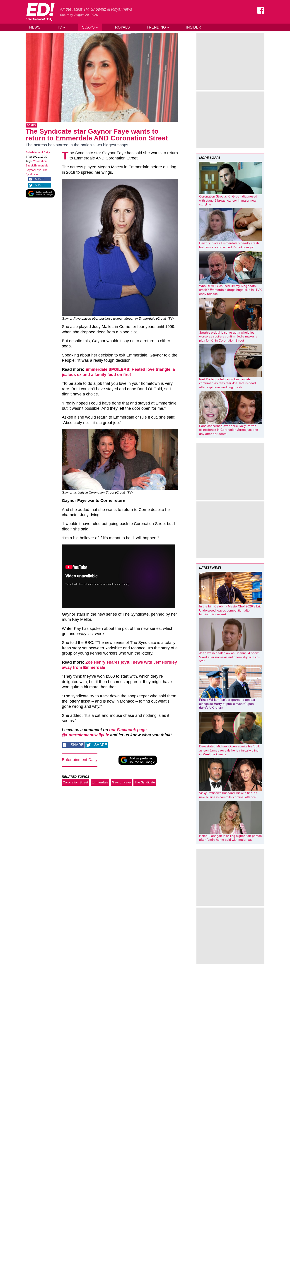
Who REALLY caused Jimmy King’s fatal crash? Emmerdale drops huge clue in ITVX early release (230, 290)
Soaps (90, 27)
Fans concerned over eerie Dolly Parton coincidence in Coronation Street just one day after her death (228, 430)
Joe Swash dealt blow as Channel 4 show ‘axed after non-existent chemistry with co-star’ (229, 657)
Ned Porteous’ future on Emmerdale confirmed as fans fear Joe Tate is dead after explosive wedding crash (227, 383)
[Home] (40, 12)
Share (39, 179)
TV (61, 27)
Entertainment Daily (38, 152)
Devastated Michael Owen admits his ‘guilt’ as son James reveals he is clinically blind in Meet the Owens (229, 750)
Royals (122, 27)
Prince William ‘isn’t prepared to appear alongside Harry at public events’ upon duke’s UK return (227, 703)
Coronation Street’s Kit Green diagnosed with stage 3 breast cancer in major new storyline (228, 200)
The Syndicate (144, 782)
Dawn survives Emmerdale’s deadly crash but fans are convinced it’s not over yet (229, 245)
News (34, 27)
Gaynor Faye (33, 170)
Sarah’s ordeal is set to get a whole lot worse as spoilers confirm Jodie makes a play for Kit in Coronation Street (228, 336)
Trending (158, 27)
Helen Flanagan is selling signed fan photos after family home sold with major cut (230, 838)
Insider (193, 27)
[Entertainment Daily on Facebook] (260, 10)
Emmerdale (41, 165)
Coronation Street (75, 782)
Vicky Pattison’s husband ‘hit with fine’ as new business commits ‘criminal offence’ (228, 795)
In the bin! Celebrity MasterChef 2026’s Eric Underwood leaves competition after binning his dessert (230, 610)
